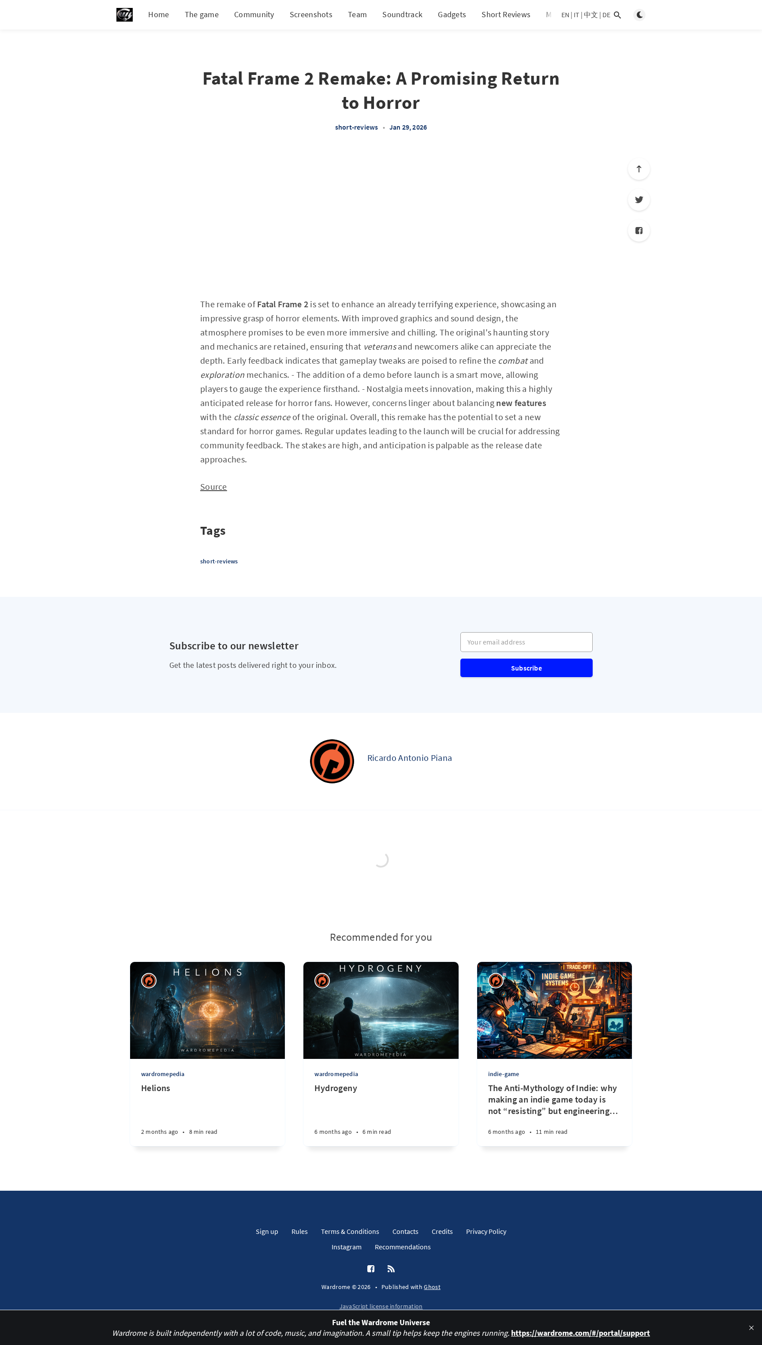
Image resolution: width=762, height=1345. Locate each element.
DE (606, 14)
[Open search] (617, 15)
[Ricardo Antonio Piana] (332, 761)
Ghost (432, 1287)
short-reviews (356, 127)
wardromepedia (163, 1074)
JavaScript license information (381, 1306)
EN (565, 14)
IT (576, 14)
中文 (591, 14)
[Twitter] (639, 200)
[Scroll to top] (639, 169)
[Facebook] (639, 231)
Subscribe (526, 667)
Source (213, 486)
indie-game (503, 1074)
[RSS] (391, 1269)
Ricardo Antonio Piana (409, 757)
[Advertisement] (381, 219)
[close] (751, 1328)
